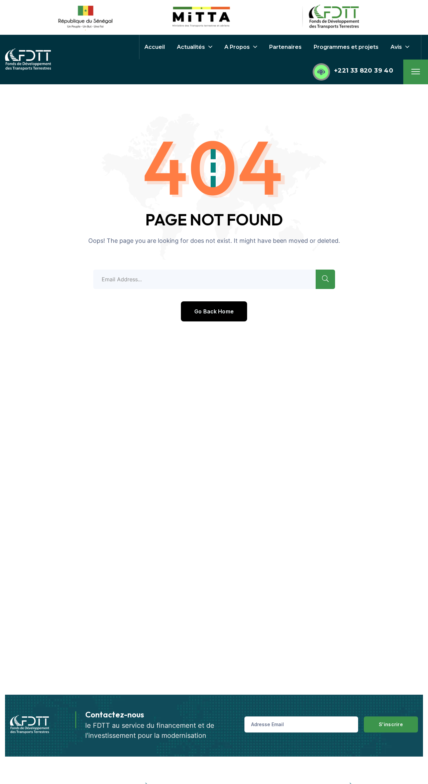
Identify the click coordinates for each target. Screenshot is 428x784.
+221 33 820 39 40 (363, 70)
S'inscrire (391, 724)
